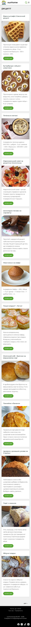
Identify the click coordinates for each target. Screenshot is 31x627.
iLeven (25, 618)
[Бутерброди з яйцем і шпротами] (16, 81)
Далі (25, 603)
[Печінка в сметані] (16, 128)
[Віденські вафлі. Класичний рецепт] (16, 31)
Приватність (19, 610)
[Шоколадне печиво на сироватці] (16, 225)
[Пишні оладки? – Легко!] (16, 319)
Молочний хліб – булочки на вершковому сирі (14, 357)
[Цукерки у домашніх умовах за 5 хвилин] (16, 466)
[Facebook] (18, 624)
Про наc (11, 610)
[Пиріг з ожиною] (16, 516)
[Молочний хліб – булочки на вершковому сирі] (16, 371)
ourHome (13, 2)
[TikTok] (25, 624)
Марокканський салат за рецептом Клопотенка (13, 162)
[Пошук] (26, 2)
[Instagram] (22, 624)
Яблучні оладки (9, 553)
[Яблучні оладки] (16, 566)
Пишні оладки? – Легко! (12, 306)
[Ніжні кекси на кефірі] (16, 276)
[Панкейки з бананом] (16, 416)
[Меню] (28, 2)
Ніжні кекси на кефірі (11, 263)
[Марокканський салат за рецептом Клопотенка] (16, 176)
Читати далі (8, 59)
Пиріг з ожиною (9, 503)
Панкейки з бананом (11, 403)
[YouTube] (28, 624)
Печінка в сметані (10, 116)
